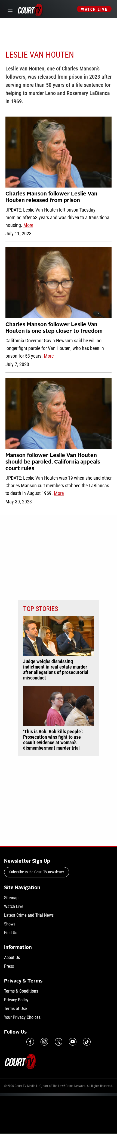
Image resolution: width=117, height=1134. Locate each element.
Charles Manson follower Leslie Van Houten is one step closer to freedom (54, 328)
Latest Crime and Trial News (29, 915)
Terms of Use (15, 1008)
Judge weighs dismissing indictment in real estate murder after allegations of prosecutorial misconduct (55, 670)
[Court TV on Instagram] (44, 1042)
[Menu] (9, 9)
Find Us (10, 932)
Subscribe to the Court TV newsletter (36, 872)
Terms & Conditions (21, 991)
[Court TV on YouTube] (72, 1042)
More (28, 225)
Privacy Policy (16, 999)
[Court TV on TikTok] (87, 1042)
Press (9, 966)
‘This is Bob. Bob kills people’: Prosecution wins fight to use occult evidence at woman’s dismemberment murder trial (53, 740)
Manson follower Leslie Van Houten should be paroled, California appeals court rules (52, 462)
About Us (12, 957)
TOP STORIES (40, 609)
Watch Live (94, 9)
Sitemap (11, 897)
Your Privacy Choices (22, 1017)
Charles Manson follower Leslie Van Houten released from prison (51, 197)
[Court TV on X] (58, 1042)
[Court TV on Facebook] (30, 1042)
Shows (9, 924)
